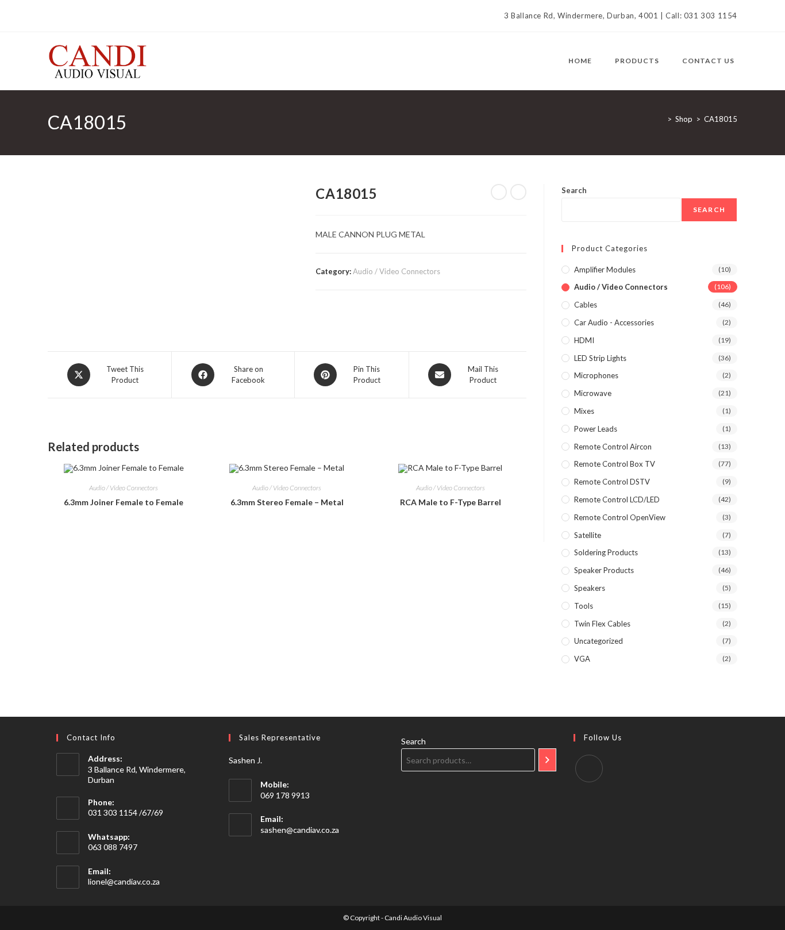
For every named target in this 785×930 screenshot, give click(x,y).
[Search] (547, 759)
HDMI (584, 340)
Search (574, 190)
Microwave (592, 393)
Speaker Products (604, 570)
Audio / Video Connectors (396, 271)
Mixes (584, 411)
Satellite (587, 535)
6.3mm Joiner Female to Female (123, 502)
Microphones (596, 375)
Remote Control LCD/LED (617, 499)
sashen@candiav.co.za (299, 830)
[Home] (661, 119)
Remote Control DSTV (612, 481)
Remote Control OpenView (619, 517)
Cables (585, 304)
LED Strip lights (600, 358)
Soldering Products (606, 552)
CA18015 (720, 119)
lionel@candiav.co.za (124, 881)
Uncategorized (598, 640)
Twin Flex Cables (602, 623)
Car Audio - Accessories (614, 322)
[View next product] (518, 192)
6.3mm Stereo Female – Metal (287, 502)
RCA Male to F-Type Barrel (450, 502)
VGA (582, 658)
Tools (583, 605)
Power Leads (595, 428)
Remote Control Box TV (614, 463)
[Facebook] (52, 16)
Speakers (589, 588)
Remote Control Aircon (613, 446)
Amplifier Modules (605, 269)
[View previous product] (499, 192)
